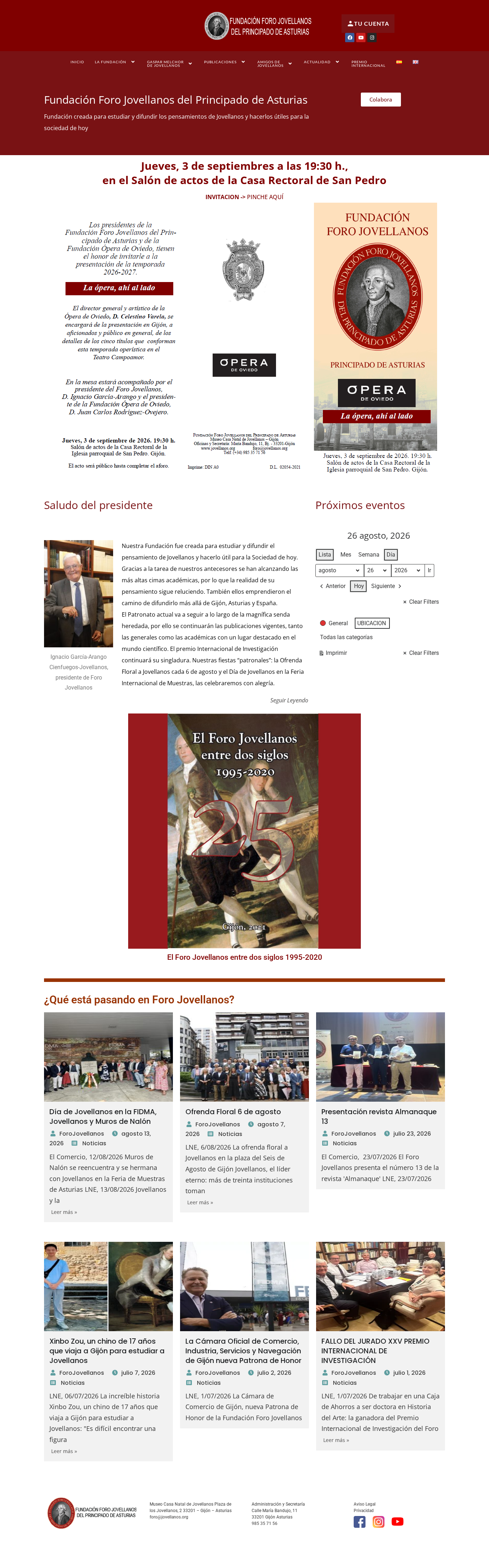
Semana (368, 554)
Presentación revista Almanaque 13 (379, 1116)
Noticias (94, 1143)
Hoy (359, 586)
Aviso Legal (365, 1504)
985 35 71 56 (264, 1523)
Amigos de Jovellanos (270, 64)
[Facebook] (349, 37)
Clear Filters (424, 601)
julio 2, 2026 (274, 1373)
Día (391, 554)
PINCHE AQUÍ (265, 197)
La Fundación (110, 62)
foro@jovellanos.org (169, 1517)
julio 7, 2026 (138, 1373)
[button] (115, 62)
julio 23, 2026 (412, 1134)
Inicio (77, 62)
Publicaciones (220, 62)
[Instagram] (372, 37)
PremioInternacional (369, 64)
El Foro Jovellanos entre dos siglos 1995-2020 (244, 957)
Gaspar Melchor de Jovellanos (165, 64)
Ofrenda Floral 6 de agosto (233, 1112)
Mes (345, 554)
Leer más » (64, 1212)
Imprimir (332, 655)
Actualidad (317, 62)
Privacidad (364, 1510)
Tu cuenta (371, 23)
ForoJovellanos (81, 1134)
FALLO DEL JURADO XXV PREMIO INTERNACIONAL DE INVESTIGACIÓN (375, 1350)
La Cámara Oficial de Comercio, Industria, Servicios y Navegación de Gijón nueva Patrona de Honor (243, 1350)
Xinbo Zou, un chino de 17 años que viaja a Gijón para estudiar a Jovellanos (107, 1350)
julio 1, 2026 (409, 1373)
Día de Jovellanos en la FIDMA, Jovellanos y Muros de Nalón (102, 1116)
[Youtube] (360, 37)
